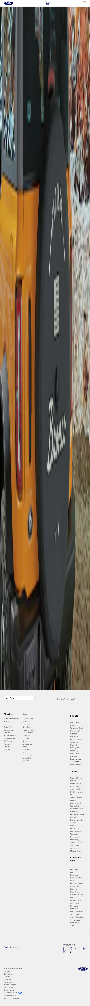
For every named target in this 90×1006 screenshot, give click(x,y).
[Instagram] (84, 948)
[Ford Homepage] (83, 969)
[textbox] (19, 698)
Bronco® (61, 699)
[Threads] (64, 951)
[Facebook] (64, 948)
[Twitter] (70, 948)
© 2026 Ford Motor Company (13, 968)
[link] (6, 971)
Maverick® (70, 699)
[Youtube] (77, 948)
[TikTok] (70, 951)
